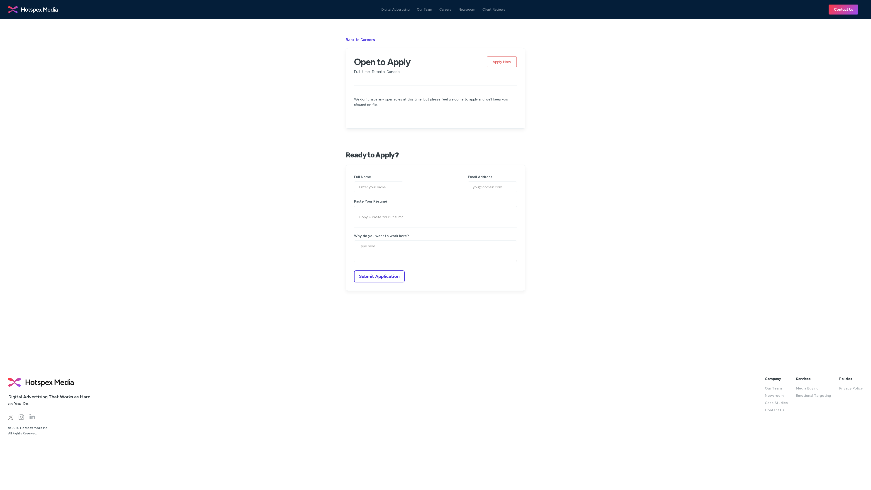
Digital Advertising (395, 9)
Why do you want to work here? (381, 236)
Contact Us (843, 9)
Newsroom (466, 9)
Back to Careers (360, 40)
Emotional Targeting (813, 395)
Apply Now (502, 62)
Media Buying (807, 388)
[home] (33, 9)
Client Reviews (493, 9)
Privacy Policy (851, 388)
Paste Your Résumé (370, 201)
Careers (445, 9)
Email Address (480, 177)
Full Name (362, 177)
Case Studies (776, 403)
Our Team (424, 9)
